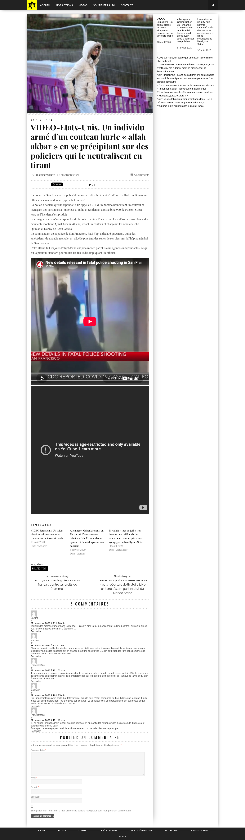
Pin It (92, 185)
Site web (35, 797)
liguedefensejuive (45, 174)
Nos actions (64, 5)
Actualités (42, 120)
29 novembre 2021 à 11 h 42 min (48, 720)
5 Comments (141, 174)
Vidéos (83, 5)
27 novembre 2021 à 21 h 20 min (48, 623)
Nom (34, 777)
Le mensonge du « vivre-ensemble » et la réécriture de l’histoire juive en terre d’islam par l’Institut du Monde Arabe (122, 586)
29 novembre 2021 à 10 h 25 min (48, 695)
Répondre (36, 631)
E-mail (35, 787)
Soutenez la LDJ (104, 5)
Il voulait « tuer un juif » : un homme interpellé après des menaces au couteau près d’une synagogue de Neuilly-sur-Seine (126, 536)
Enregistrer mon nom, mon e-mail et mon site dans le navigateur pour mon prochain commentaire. (81, 810)
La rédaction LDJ (109, 830)
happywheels (37, 564)
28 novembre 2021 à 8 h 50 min (47, 645)
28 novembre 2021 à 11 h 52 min (48, 670)
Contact (127, 5)
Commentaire (38, 750)
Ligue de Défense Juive (141, 830)
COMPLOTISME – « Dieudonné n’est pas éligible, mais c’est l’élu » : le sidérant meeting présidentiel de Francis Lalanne (185, 68)
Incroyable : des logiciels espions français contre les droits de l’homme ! (57, 584)
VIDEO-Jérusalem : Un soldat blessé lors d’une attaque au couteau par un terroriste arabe (47, 534)
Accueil (45, 5)
